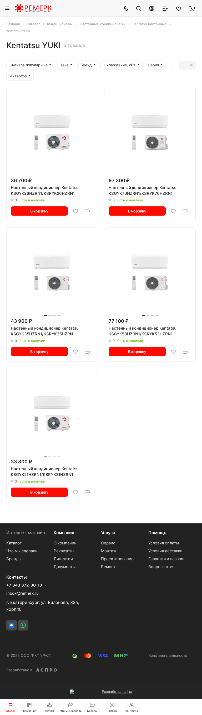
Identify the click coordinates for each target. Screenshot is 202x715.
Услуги (108, 532)
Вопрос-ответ (161, 566)
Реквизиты (64, 550)
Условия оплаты (163, 542)
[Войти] (151, 8)
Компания (64, 532)
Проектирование (117, 558)
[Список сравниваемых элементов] (165, 8)
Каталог (14, 542)
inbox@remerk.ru (22, 593)
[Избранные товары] (178, 8)
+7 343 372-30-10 (24, 585)
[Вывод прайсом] (191, 65)
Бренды (13, 558)
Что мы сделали (22, 550)
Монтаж (108, 550)
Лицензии (63, 558)
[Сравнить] (87, 211)
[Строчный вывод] (183, 65)
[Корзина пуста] (192, 8)
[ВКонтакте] (11, 625)
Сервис (108, 542)
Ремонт (108, 566)
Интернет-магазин (25, 532)
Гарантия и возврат (166, 558)
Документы (64, 566)
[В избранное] (75, 211)
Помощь (157, 532)
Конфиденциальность (168, 655)
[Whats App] (23, 625)
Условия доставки (165, 550)
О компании (65, 542)
